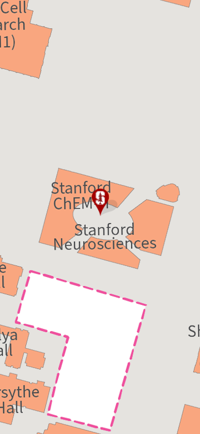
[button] (100, 202)
